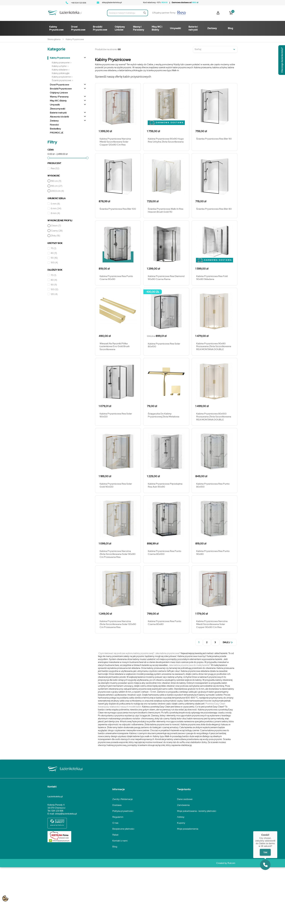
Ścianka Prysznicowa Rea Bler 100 (118, 208)
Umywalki (55, 104)
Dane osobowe (185, 799)
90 (54, 257)
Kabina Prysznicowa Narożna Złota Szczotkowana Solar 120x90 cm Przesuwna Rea (118, 624)
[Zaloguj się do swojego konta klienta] (218, 12)
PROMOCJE (56, 132)
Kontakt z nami (120, 840)
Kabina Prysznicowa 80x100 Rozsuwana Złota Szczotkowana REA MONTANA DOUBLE (213, 416)
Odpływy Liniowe (59, 92)
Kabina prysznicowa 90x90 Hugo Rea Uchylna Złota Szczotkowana (166, 140)
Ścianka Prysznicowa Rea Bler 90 (214, 138)
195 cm (56, 185)
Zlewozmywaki (57, 108)
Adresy (180, 816)
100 (54, 262)
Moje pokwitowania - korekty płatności (196, 811)
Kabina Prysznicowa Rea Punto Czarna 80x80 (164, 623)
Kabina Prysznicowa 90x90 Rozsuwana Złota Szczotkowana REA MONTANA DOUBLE (213, 346)
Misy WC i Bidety (58, 100)
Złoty (55, 235)
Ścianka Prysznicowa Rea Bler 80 (214, 208)
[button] (265, 865)
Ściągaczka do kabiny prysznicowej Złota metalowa (163, 415)
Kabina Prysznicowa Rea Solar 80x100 (164, 345)
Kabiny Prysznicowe (60, 57)
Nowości (54, 124)
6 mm (56, 208)
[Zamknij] (277, 831)
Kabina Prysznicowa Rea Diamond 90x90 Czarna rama (166, 278)
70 (53, 248)
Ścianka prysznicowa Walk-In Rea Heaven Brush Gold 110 (165, 210)
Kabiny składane (60, 69)
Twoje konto (184, 789)
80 (54, 253)
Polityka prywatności (122, 811)
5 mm (55, 203)
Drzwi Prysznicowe (59, 84)
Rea (55, 168)
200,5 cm (57, 190)
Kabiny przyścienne (61, 76)
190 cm (56, 181)
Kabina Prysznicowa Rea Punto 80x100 (213, 485)
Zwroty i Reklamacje (122, 799)
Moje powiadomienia (187, 828)
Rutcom (231, 863)
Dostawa (116, 805)
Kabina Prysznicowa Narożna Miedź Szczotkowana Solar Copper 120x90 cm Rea (115, 141)
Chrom (56, 225)
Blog (114, 846)
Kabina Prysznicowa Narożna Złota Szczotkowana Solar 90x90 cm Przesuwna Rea (118, 554)
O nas (115, 822)
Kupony (181, 822)
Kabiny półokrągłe (60, 73)
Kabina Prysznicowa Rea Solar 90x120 (116, 415)
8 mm (55, 213)
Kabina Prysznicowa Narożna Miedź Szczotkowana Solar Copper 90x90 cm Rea (212, 624)
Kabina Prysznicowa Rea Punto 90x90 (213, 553)
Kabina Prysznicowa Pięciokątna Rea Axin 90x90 (165, 485)
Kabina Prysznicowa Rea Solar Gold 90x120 (116, 485)
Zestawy (54, 120)
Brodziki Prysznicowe (61, 88)
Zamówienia (183, 805)
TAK (265, 852)
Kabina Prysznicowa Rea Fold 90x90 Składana (212, 278)
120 (54, 294)
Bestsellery (55, 128)
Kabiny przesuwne (61, 62)
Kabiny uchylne (59, 66)
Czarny (57, 230)
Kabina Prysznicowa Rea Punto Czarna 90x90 (116, 278)
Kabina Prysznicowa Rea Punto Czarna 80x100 (164, 553)
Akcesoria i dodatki (59, 116)
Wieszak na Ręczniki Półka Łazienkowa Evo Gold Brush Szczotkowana (115, 346)
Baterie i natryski (58, 112)
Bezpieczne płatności (123, 828)
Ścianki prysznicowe (61, 80)
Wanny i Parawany (59, 96)
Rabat (115, 834)
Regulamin (117, 816)
